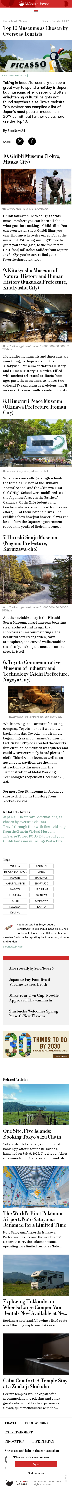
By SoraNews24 (14, 130)
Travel (11, 1423)
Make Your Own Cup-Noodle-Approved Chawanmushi (34, 998)
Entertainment (19, 1432)
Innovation (15, 1442)
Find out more (36, 1473)
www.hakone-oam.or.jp (15, 75)
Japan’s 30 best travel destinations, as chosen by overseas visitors (32, 819)
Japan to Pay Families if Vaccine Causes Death (29, 982)
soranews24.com (13, 946)
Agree (36, 1464)
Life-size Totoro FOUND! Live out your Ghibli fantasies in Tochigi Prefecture (33, 838)
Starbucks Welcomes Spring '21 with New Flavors (33, 1014)
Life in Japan (43, 1442)
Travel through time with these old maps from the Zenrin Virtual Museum (35, 829)
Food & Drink (37, 1423)
